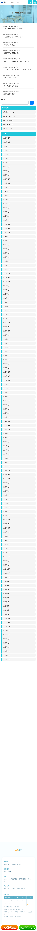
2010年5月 (6, 647)
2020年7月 (6, 150)
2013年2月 (6, 511)
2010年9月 (6, 630)
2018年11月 (6, 228)
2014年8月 (6, 437)
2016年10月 (7, 331)
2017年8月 (6, 290)
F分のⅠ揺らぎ (7, 128)
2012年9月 (6, 532)
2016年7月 (6, 343)
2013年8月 (6, 487)
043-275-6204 (8, 871)
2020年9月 (6, 146)
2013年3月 (6, 507)
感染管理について (8, 112)
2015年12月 (7, 372)
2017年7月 (6, 294)
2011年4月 (6, 602)
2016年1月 (6, 368)
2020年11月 (6, 138)
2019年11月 (6, 179)
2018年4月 (6, 257)
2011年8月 (6, 585)
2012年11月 (6, 524)
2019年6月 (6, 199)
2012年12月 (7, 520)
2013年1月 (6, 515)
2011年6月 (6, 593)
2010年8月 (6, 635)
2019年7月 (6, 195)
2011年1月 (6, 614)
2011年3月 (6, 606)
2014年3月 (6, 458)
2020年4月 (6, 162)
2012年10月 (7, 528)
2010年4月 (6, 651)
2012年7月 (6, 540)
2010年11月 (6, 622)
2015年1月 (6, 417)
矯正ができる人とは (9, 116)
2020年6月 (6, 154)
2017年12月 (7, 273)
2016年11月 (6, 327)
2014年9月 (6, 433)
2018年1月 (6, 269)
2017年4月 (6, 306)
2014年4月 (6, 454)
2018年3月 (6, 261)
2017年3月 (6, 310)
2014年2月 (6, 462)
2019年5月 (6, 204)
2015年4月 (6, 405)
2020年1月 (6, 175)
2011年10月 (6, 577)
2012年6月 (6, 544)
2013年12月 (7, 470)
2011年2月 (6, 610)
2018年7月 (6, 245)
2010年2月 (6, 659)
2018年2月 (6, 265)
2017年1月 (6, 318)
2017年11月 (6, 277)
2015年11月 (6, 376)
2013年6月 (6, 495)
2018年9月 (6, 236)
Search (3, 99)
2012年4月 (6, 552)
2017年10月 (7, 282)
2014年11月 (6, 425)
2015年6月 (6, 396)
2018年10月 (7, 232)
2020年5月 (6, 158)
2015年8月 (6, 388)
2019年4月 (6, 208)
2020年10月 (7, 142)
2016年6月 (6, 347)
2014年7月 (6, 442)
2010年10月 (7, 626)
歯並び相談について (9, 124)
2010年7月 (6, 639)
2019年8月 (6, 191)
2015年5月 (6, 401)
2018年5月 (6, 253)
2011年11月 (6, 573)
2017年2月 (6, 314)
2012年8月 (6, 536)
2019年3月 (6, 212)
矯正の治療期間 (8, 120)
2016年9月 (6, 335)
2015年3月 (6, 409)
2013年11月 (6, 474)
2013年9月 (6, 483)
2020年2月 (6, 171)
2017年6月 (6, 298)
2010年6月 (6, 643)
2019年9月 (6, 187)
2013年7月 (6, 491)
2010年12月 (7, 618)
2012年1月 (6, 565)
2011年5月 (6, 598)
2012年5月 (6, 548)
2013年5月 (6, 499)
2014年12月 (7, 421)
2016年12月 (7, 323)
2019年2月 (6, 216)
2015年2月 (6, 413)
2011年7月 (6, 589)
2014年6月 (6, 446)
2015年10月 (7, 380)
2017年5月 (6, 302)
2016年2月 (6, 364)
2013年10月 (7, 479)
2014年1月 (6, 466)
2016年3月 (6, 360)
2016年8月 (6, 339)
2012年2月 (6, 561)
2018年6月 (6, 249)
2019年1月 (6, 220)
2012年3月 (6, 557)
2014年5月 (6, 450)
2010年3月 (6, 655)
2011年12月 (6, 569)
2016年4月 (6, 355)
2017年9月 (6, 286)
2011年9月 (6, 581)
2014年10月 (7, 429)
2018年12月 (7, 224)
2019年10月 (7, 183)
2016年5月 (6, 351)
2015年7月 (6, 392)
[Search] (32, 103)
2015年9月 (6, 384)
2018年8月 (6, 240)
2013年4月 (6, 503)
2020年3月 (6, 167)
